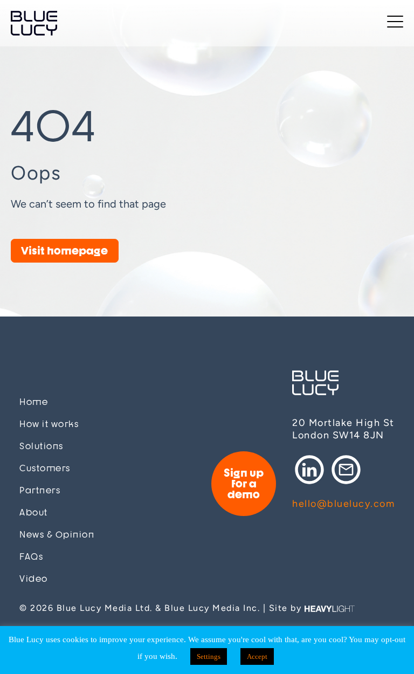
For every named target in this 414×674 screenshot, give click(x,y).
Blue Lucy (34, 23)
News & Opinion (56, 534)
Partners (39, 490)
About (33, 512)
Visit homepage (64, 250)
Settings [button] (208, 656)
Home (33, 402)
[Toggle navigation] (395, 23)
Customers (45, 468)
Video (33, 578)
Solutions (41, 446)
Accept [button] (257, 656)
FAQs (31, 556)
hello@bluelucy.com (343, 504)
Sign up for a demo (244, 483)
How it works (49, 424)
